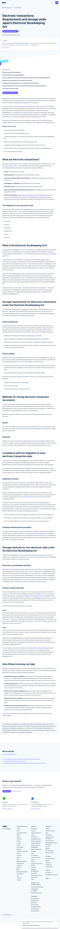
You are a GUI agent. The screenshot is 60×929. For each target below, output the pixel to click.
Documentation (35, 898)
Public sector (34, 877)
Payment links (20, 863)
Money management (36, 849)
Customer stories (50, 830)
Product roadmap (50, 858)
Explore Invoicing (6, 808)
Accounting (17, 7)
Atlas (18, 830)
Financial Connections (22, 851)
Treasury (19, 880)
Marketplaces (34, 847)
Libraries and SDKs (36, 907)
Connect (19, 843)
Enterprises (34, 828)
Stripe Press (49, 864)
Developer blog (35, 911)
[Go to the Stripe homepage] (4, 826)
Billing (18, 835)
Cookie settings (50, 850)
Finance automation (36, 841)
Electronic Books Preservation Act (26, 106)
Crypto (18, 845)
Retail (32, 879)
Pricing (18, 828)
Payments (19, 865)
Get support (49, 872)
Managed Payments (22, 861)
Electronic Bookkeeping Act (35, 596)
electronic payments (28, 195)
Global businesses (35, 843)
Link (18, 859)
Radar (18, 869)
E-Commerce (34, 837)
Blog (47, 833)
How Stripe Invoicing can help (10, 88)
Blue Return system (30, 497)
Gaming (33, 861)
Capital (18, 837)
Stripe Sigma (20, 873)
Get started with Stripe (10, 31)
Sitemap (48, 848)
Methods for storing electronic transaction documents (17, 80)
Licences (48, 846)
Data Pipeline (20, 847)
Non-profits (34, 873)
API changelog (34, 904)
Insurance (33, 867)
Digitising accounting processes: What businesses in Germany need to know (24, 763)
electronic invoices (36, 648)
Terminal (19, 878)
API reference (34, 900)
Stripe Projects (35, 909)
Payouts (19, 867)
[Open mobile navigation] (56, 2)
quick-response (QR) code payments (36, 197)
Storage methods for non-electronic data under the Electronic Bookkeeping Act (24, 86)
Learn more (5, 47)
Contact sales (16, 791)
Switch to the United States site (31, 925)
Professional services (36, 875)
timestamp (38, 335)
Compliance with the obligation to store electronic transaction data (20, 83)
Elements (19, 849)
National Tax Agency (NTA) (36, 533)
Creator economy (35, 857)
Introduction (5, 69)
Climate (19, 841)
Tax (18, 876)
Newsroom (48, 862)
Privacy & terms (50, 840)
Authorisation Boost (22, 833)
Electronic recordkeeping (10, 569)
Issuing (18, 857)
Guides (47, 828)
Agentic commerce (36, 833)
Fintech (33, 859)
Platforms (33, 851)
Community (48, 835)
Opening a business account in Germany (15, 761)
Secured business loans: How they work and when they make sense (22, 759)
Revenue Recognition (22, 871)
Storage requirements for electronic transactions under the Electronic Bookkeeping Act (26, 77)
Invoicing (19, 855)
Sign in (47, 878)
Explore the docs (35, 808)
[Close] (57, 921)
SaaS (32, 853)
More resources (7, 7)
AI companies (34, 855)
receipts (14, 166)
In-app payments (35, 845)
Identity (19, 853)
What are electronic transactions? (11, 72)
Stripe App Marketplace (37, 887)
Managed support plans (52, 874)
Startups (33, 830)
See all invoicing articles (8, 754)
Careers (48, 860)
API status (33, 902)
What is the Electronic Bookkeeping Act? (13, 75)
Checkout (19, 839)
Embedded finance (36, 839)
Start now (6, 791)
